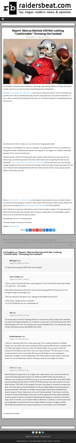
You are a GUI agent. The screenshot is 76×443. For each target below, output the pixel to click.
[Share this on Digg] (47, 230)
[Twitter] (33, 432)
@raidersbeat (14, 226)
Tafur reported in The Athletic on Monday (27, 162)
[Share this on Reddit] (40, 230)
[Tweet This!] (27, 230)
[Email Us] (39, 432)
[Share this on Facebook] (30, 230)
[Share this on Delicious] (54, 230)
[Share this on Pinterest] (37, 230)
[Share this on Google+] (33, 230)
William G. (14, 368)
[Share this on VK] (43, 230)
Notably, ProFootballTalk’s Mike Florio (17, 93)
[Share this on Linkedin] (50, 230)
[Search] (43, 432)
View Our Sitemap (32, 436)
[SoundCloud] (36, 432)
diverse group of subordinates (34, 205)
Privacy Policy (45, 436)
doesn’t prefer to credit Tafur (19, 200)
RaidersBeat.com (32, 37)
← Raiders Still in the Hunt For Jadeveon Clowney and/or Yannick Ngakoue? (29, 240)
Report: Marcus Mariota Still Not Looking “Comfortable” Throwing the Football (38, 32)
